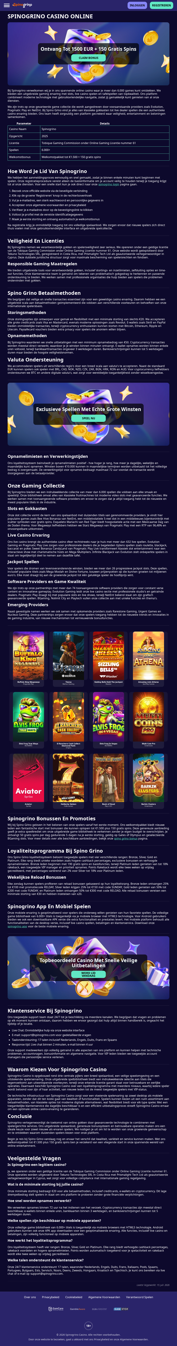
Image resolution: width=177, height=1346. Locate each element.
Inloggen (137, 5)
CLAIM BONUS (88, 58)
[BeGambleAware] (77, 1309)
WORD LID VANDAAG (88, 974)
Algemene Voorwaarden (104, 1297)
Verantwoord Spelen (139, 1297)
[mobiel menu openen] (7, 5)
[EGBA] (99, 1309)
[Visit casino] (88, 53)
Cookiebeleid (73, 1297)
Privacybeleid (50, 1297)
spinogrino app (17, 926)
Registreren (161, 5)
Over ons (30, 1297)
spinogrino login (108, 184)
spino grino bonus (125, 838)
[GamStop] (121, 1309)
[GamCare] (56, 1309)
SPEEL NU (88, 418)
